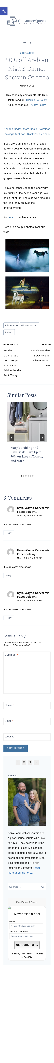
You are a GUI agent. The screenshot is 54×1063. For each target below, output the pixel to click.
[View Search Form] (30, 43)
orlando (9, 332)
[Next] (42, 437)
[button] (3, 11)
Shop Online (27, 53)
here (10, 217)
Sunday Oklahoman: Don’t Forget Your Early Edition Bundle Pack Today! (12, 360)
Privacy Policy (37, 104)
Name (9, 705)
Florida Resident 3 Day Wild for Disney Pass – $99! (41, 355)
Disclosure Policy (37, 100)
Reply (9, 533)
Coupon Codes (12, 129)
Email (9, 720)
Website (10, 736)
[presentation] (27, 422)
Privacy (34, 902)
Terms (25, 902)
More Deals (30, 129)
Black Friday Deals (38, 134)
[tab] (21, 476)
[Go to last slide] (12, 437)
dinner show (11, 325)
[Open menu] (24, 43)
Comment (11, 654)
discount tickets (29, 325)
